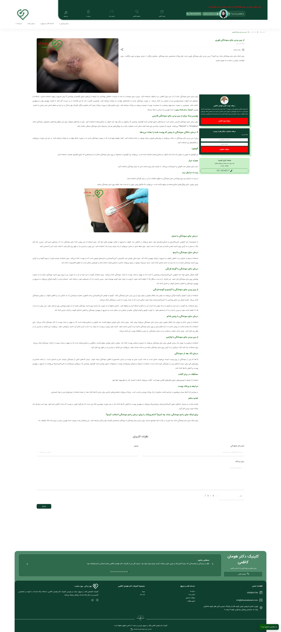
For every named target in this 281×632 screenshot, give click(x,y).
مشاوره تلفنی (242, 574)
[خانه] (23, 14)
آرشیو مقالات (191, 601)
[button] (128, 571)
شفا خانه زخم (240, 43)
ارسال (44, 506)
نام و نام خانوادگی (237, 446)
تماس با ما (192, 594)
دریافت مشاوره (224, 149)
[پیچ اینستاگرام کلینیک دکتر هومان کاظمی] (97, 600)
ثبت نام (142, 594)
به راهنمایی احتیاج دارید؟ (269, 627)
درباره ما (19, 23)
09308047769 (252, 592)
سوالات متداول (190, 598)
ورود (143, 591)
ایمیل (136, 446)
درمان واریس (64, 23)
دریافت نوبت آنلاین (224, 121)
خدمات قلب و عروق (47, 23)
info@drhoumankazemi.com (247, 600)
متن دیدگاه (239, 461)
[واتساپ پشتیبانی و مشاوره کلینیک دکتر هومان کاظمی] (93, 600)
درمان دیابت (31, 23)
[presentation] (212, 564)
